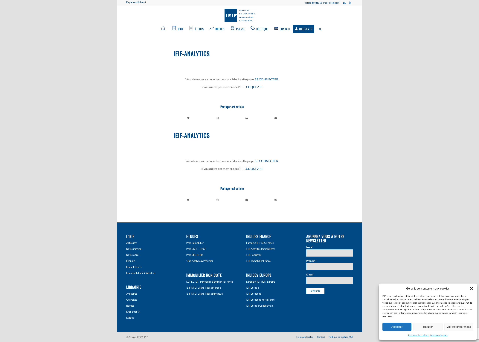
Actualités (131, 242)
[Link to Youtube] (350, 3)
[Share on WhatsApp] (217, 118)
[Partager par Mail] (275, 118)
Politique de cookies (418, 335)
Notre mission (133, 248)
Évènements (133, 311)
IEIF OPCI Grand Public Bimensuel (204, 293)
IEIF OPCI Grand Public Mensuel (203, 287)
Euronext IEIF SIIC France (260, 242)
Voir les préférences (459, 326)
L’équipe (130, 260)
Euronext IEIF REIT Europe (260, 281)
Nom (309, 247)
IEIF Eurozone (253, 293)
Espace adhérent (136, 2)
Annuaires (131, 293)
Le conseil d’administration (140, 273)
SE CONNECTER (266, 79)
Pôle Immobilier (195, 242)
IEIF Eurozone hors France (260, 299)
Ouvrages (131, 299)
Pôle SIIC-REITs (194, 254)
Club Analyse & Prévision (199, 260)
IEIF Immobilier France (258, 260)
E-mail (310, 274)
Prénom (311, 260)
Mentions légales (439, 335)
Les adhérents (133, 267)
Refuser (428, 326)
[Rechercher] (319, 29)
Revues (130, 305)
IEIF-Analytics (192, 53)
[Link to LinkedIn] (344, 3)
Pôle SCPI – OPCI (195, 248)
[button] (471, 288)
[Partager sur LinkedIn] (246, 118)
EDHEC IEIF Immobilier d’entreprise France (209, 281)
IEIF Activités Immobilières (260, 248)
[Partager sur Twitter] (188, 118)
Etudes (130, 317)
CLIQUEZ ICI (254, 87)
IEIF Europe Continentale (259, 305)
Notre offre (132, 254)
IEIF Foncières (253, 254)
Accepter (396, 326)
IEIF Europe (252, 287)
